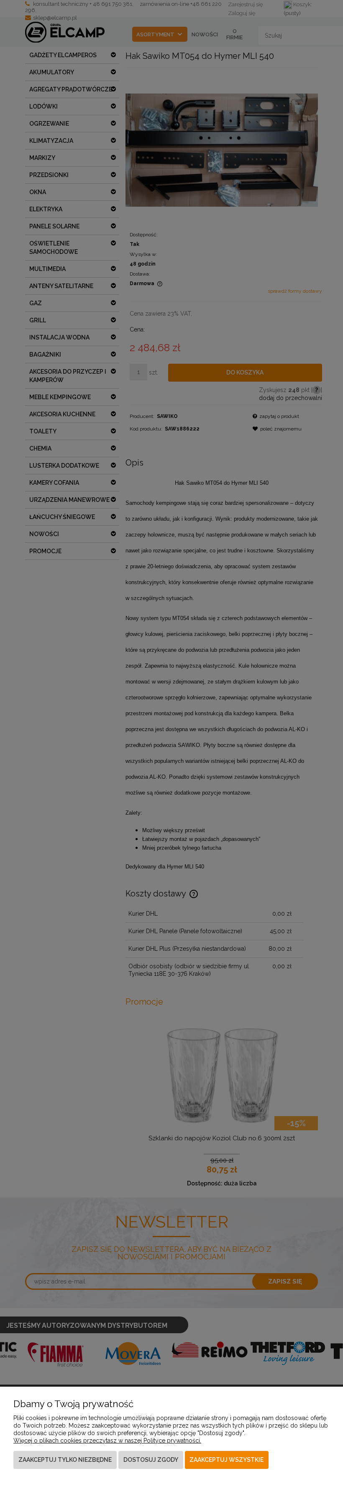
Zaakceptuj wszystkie (226, 1459)
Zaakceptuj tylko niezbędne (65, 1459)
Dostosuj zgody (150, 1459)
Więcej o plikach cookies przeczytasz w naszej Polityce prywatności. (107, 1440)
